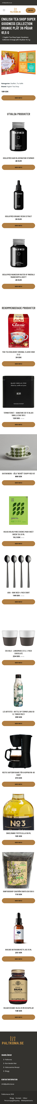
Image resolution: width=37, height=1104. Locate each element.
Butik (30, 10)
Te (18, 83)
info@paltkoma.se (7, 3)
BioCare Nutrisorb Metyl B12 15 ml (18, 949)
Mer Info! (18, 98)
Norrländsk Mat (10, 1063)
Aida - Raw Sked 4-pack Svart (18, 592)
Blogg (7, 1071)
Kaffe (21, 83)
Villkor (25, 1098)
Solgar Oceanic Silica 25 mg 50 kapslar (18, 1008)
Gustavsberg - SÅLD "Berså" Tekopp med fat (18, 473)
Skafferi (13, 83)
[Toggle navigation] (4, 10)
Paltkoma (8, 1060)
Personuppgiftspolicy (12, 1101)
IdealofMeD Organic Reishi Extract (18, 216)
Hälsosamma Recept (12, 1067)
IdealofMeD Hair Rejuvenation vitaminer (18, 158)
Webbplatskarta (27, 1101)
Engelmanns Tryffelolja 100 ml (18, 833)
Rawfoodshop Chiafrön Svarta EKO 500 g (18, 891)
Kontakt (18, 1098)
